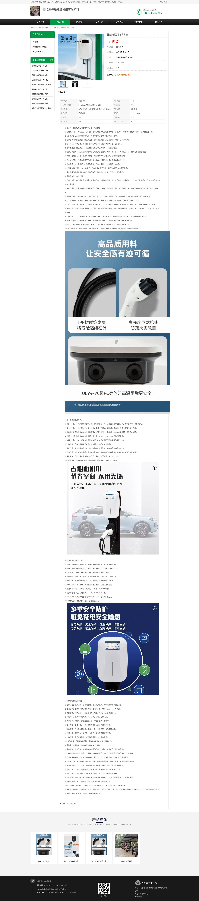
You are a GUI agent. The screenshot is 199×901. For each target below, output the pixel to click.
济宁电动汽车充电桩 (126, 861)
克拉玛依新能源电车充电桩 (41, 108)
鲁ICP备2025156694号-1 (61, 885)
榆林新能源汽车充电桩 (40, 89)
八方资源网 (50, 892)
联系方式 (158, 22)
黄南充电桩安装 (154, 861)
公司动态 (119, 22)
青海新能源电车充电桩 (40, 66)
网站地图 (73, 892)
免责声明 (57, 892)
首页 (40, 28)
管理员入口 (65, 892)
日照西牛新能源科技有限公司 (47, 889)
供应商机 (60, 22)
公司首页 (40, 22)
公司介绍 (99, 22)
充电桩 (54, 28)
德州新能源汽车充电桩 (40, 99)
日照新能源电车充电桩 (40, 80)
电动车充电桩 (38, 52)
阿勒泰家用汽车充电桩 (40, 70)
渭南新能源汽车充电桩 (40, 94)
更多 (51, 60)
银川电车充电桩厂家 (71, 861)
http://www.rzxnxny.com (68, 803)
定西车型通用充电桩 (43, 861)
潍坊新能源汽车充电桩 (40, 103)
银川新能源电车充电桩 (40, 75)
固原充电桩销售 (99, 861)
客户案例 (139, 22)
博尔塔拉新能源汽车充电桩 (41, 85)
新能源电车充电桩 (40, 47)
